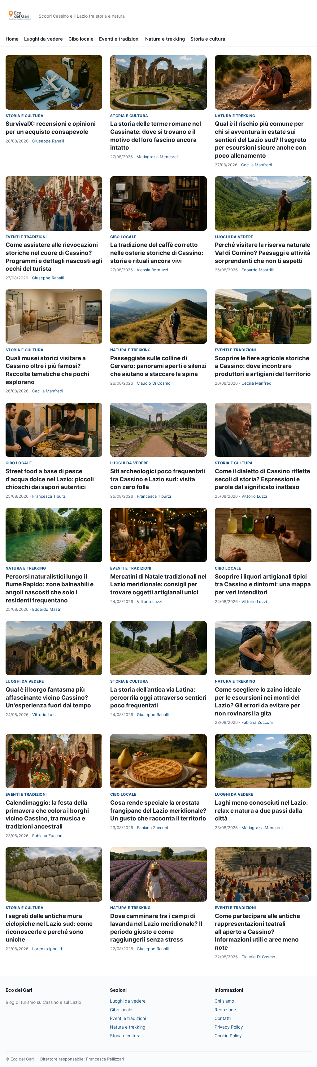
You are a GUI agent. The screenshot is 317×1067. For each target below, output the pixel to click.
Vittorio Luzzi (254, 496)
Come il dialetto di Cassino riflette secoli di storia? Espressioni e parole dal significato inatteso (262, 479)
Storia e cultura (207, 39)
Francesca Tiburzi (49, 496)
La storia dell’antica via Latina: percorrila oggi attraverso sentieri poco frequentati (158, 697)
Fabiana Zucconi (257, 722)
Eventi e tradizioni (119, 39)
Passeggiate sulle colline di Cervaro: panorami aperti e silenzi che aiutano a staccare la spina (158, 366)
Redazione (225, 1009)
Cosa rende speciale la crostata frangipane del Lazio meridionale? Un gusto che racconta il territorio (158, 810)
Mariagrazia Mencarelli (158, 156)
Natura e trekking (165, 39)
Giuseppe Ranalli (48, 140)
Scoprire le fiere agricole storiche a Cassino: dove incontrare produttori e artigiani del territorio (263, 366)
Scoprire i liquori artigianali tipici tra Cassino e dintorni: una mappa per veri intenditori (263, 584)
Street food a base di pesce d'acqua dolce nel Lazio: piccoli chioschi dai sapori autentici (50, 479)
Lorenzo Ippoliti (47, 948)
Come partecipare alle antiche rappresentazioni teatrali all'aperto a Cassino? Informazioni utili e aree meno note (257, 931)
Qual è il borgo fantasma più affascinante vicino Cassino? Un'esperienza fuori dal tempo (48, 697)
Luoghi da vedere (43, 39)
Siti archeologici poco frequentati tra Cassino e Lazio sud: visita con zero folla (157, 479)
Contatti (223, 1018)
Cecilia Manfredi (256, 164)
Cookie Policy (228, 1035)
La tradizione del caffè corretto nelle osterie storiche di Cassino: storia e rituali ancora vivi (156, 252)
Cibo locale (80, 39)
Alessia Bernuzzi (152, 269)
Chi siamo (224, 1001)
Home (12, 39)
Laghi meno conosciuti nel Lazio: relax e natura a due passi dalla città (261, 810)
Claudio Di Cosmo (154, 383)
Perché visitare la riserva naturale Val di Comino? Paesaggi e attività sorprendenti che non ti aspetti (262, 252)
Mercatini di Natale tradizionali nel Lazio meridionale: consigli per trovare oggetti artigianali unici (158, 584)
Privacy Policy (229, 1027)
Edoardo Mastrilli (257, 269)
